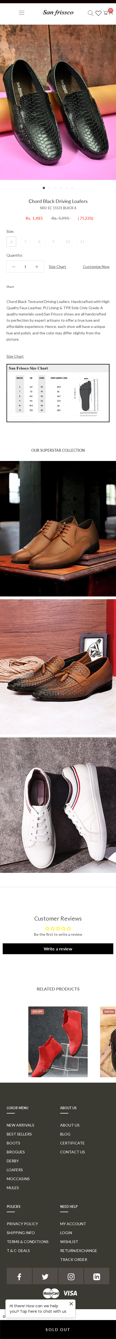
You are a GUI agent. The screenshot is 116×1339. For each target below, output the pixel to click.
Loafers (15, 1169)
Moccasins (18, 1178)
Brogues (16, 1152)
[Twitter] (26, 285)
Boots (13, 1143)
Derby (13, 1161)
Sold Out (58, 1329)
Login (66, 1232)
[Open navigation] (21, 13)
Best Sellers (19, 1134)
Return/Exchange (78, 1250)
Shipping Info (21, 1232)
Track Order (73, 1259)
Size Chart (57, 266)
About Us (70, 1125)
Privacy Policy (22, 1223)
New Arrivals (20, 1125)
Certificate (72, 1143)
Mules (13, 1187)
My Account (73, 1223)
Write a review (58, 948)
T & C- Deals (18, 1250)
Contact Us (72, 1152)
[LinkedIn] (96, 1276)
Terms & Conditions (28, 1241)
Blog (65, 1134)
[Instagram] (71, 1276)
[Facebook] (19, 285)
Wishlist (69, 1241)
